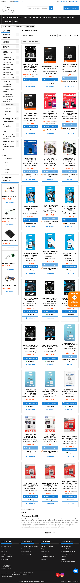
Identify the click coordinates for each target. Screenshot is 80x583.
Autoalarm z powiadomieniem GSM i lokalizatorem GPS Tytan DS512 (10, 285)
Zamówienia (65, 549)
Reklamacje (45, 551)
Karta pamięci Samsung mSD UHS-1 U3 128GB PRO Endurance (69, 392)
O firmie (3, 549)
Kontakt (3, 1)
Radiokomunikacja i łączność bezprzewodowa (9, 119)
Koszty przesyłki (26, 551)
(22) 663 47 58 (18, 1)
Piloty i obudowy (8, 78)
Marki (3, 155)
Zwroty (43, 554)
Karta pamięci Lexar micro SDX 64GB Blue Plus (50, 346)
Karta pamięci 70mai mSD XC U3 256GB (69, 65)
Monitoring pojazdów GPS (63, 17)
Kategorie (5, 31)
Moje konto (4, 559)
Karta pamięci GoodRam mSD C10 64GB (50, 113)
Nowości (27, 17)
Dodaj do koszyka (30, 80)
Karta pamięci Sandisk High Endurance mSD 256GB (50, 437)
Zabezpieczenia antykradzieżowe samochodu (9, 136)
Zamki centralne (8, 141)
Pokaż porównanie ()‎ (30, 42)
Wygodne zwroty (46, 549)
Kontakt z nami (6, 546)
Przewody (8, 108)
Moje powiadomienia (68, 562)
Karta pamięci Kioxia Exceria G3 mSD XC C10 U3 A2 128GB (30, 255)
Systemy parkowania (7, 125)
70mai (6, 162)
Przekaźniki (8, 115)
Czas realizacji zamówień (29, 546)
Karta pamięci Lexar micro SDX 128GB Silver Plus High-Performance (49, 300)
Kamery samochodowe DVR (8, 52)
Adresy (63, 556)
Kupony (63, 559)
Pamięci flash (9, 105)
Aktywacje (6, 34)
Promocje (37, 17)
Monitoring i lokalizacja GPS (8, 58)
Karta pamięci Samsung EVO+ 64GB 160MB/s (50, 391)
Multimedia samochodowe (8, 63)
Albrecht (7, 169)
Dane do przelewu (47, 546)
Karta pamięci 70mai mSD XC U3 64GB (30, 114)
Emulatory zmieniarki (6, 47)
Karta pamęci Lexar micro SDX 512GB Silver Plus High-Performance (30, 67)
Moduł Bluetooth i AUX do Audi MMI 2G (10, 196)
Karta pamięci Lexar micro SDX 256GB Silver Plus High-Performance (30, 347)
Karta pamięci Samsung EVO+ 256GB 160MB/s (30, 391)
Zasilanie (8, 111)
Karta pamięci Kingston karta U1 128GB (50, 160)
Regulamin (4, 551)
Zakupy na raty (26, 554)
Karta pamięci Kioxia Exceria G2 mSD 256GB (50, 206)
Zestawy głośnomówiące (8, 145)
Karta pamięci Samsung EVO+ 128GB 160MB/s (70, 344)
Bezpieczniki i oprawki (8, 90)
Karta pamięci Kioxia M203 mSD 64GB (69, 254)
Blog (19, 17)
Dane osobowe (66, 546)
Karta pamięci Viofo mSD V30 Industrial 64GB (69, 483)
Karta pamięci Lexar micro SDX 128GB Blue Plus (30, 299)
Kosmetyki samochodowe (8, 95)
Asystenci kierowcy (6, 42)
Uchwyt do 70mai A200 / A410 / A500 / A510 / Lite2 (10, 241)
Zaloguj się (63, 1)
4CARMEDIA (8, 158)
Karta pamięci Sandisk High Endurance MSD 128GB (30, 437)
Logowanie (7, 22)
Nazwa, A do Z (65, 35)
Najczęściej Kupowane (6, 179)
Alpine (6, 173)
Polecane (47, 17)
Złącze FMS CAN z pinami (10, 263)
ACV (5, 166)
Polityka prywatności (7, 554)
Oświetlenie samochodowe (8, 73)
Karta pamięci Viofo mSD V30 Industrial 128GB (69, 438)
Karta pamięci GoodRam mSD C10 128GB (70, 113)
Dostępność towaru (27, 549)
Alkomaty (6, 38)
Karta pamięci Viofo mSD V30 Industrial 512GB (50, 485)
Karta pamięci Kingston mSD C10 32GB (69, 160)
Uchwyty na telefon (7, 130)
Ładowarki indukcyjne (7, 100)
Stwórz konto (74, 1)
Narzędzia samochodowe (8, 68)
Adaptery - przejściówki (7, 85)
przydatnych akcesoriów (46, 526)
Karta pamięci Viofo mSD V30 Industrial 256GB (30, 485)
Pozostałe (6, 81)
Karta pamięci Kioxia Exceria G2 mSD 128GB (30, 208)
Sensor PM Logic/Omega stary (10, 218)
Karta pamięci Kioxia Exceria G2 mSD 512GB (69, 208)
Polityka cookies (6, 556)
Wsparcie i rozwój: (70, 581)
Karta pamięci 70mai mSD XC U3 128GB (50, 67)
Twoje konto (67, 542)
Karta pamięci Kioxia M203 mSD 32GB (50, 252)
